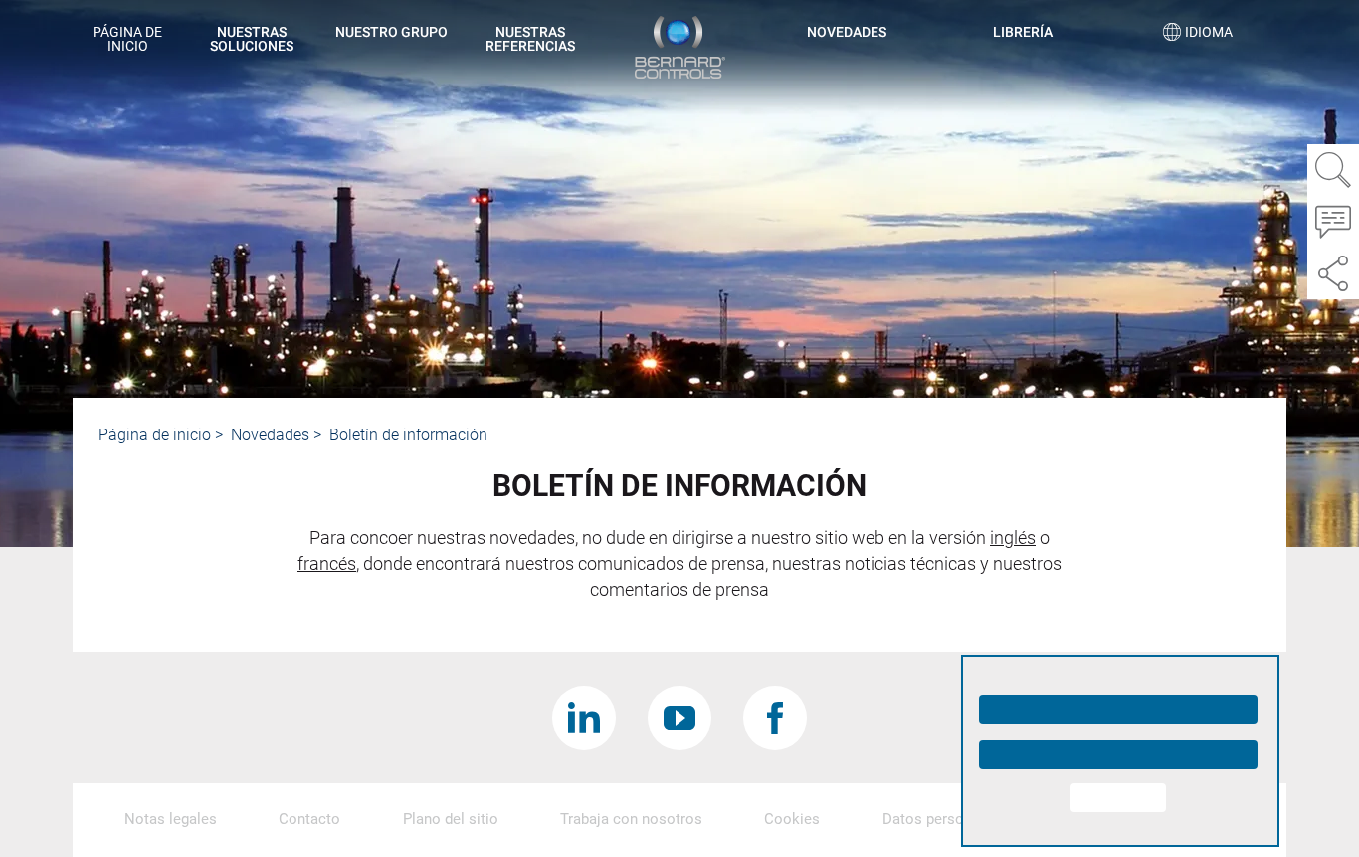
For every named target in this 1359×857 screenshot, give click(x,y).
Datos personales (941, 819)
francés (326, 563)
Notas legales (170, 819)
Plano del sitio (450, 819)
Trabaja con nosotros (631, 819)
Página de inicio (127, 39)
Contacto (309, 819)
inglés (1013, 537)
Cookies (792, 819)
